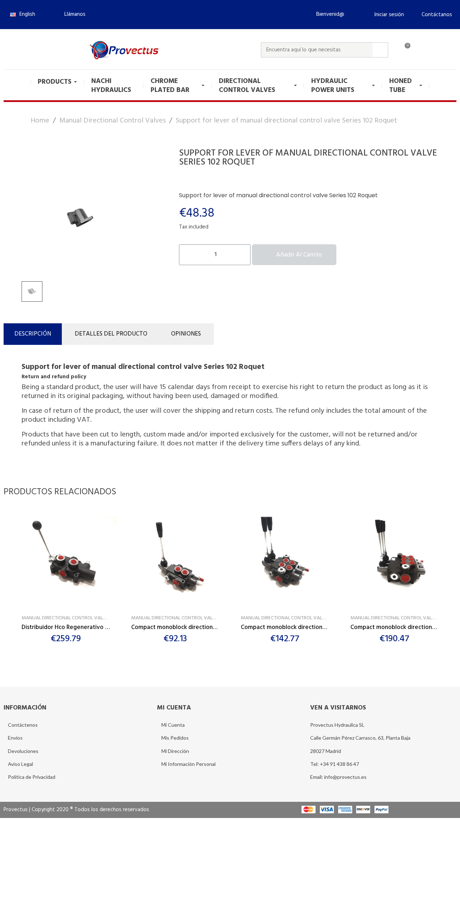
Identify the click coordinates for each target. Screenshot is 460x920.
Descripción (32, 334)
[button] (72, 14)
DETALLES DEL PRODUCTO (111, 334)
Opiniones (186, 334)
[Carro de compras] (404, 50)
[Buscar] (380, 50)
